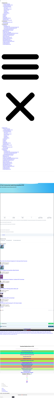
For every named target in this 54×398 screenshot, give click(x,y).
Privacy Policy (4, 385)
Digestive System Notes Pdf (7, 37)
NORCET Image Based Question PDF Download (7, 333)
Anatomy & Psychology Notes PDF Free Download (10, 33)
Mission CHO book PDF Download (27, 372)
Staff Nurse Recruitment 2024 (7, 22)
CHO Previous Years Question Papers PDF (10, 28)
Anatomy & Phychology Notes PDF (27, 352)
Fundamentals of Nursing (7, 18)
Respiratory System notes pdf (7, 38)
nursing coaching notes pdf (17, 240)
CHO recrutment (5, 23)
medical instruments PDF (30, 332)
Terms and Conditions (5, 386)
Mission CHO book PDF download (8, 30)
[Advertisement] (27, 177)
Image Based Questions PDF (27, 365)
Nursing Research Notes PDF (7, 40)
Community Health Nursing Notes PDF (9, 34)
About (3, 383)
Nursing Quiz (5, 25)
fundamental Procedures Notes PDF (27, 360)
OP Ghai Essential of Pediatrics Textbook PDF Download (12, 279)
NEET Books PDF (48, 332)
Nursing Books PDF (6, 31)
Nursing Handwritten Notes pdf (9, 29)
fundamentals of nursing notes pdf (8, 35)
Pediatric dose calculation (7, 32)
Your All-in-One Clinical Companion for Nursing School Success (13, 261)
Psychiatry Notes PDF (6, 43)
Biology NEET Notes (31, 331)
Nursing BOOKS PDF (9, 240)
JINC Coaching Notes (22, 332)
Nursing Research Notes (27, 369)
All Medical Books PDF (3, 331)
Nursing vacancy (4, 21)
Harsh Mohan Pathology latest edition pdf (9, 288)
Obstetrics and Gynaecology (7, 20)
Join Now (51, 323)
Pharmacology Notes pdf (7, 44)
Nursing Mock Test (7, 26)
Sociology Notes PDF (13, 334)
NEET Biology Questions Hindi (40, 332)
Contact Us (3, 384)
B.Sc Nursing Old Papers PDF (27, 350)
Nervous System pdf (6, 36)
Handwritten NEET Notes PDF (13, 332)
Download (1, 274)
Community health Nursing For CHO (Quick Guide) (11, 303)
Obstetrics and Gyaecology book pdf (8, 41)
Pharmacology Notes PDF (27, 362)
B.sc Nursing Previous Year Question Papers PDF (11, 27)
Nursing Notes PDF (5, 24)
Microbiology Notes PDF (6, 39)
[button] (20, 86)
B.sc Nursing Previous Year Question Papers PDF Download (17, 331)
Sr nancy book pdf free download (7, 297)
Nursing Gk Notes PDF (26, 333)
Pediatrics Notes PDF (6, 42)
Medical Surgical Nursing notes (27, 364)
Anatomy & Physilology (6, 128)
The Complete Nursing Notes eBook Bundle (9, 270)
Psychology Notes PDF (6, 334)
